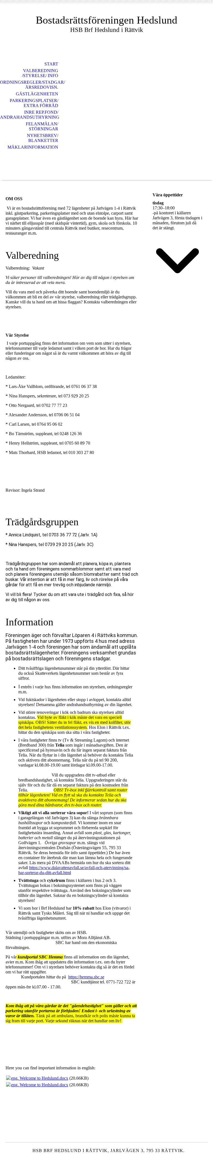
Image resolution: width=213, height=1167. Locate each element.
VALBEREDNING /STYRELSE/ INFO (40, 73)
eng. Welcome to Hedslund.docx (39, 1078)
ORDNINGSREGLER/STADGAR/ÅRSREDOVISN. (32, 85)
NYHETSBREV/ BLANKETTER (42, 138)
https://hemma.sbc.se (86, 977)
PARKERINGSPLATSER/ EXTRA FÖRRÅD (34, 103)
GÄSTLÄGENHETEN (37, 94)
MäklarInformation (32, 147)
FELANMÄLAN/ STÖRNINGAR (42, 126)
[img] (106, 117)
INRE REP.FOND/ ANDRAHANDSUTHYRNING (29, 115)
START (51, 64)
